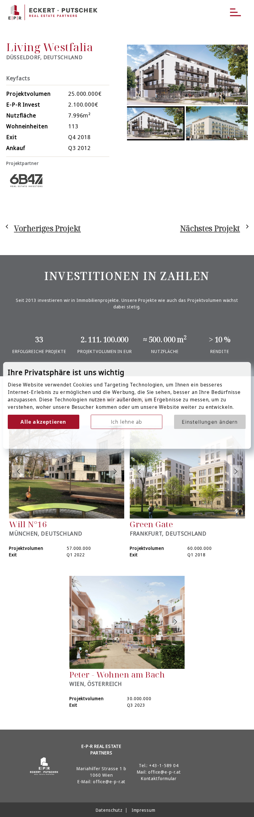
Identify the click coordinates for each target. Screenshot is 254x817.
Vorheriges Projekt (47, 228)
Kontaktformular (159, 778)
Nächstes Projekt (210, 228)
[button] (18, 471)
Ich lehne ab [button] (126, 421)
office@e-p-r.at (109, 781)
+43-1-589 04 (164, 765)
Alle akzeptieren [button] (43, 421)
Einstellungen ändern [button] (210, 422)
